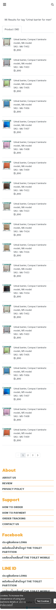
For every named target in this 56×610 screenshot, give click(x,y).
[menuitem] (37, 455)
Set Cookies (43, 601)
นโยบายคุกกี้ (7, 604)
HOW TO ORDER (12, 507)
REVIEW (7, 483)
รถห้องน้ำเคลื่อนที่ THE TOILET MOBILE (26, 558)
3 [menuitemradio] (32, 455)
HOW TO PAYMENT (14, 513)
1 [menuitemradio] (23, 455)
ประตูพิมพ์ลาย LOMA (14, 542)
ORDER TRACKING (13, 518)
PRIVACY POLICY (13, 489)
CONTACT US (10, 524)
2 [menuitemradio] (28, 455)
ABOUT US (9, 478)
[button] (52, 4)
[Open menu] (4, 4)
